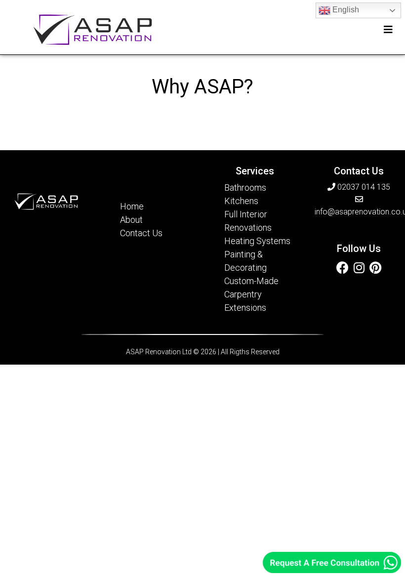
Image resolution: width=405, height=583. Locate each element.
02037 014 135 (362, 187)
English (344, 9)
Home (132, 206)
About (131, 219)
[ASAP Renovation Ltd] (92, 29)
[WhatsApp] (332, 561)
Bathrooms (245, 187)
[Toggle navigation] (388, 29)
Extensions (245, 307)
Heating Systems (257, 241)
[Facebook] (342, 267)
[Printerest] (375, 267)
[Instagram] (359, 267)
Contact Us (141, 233)
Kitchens (241, 201)
